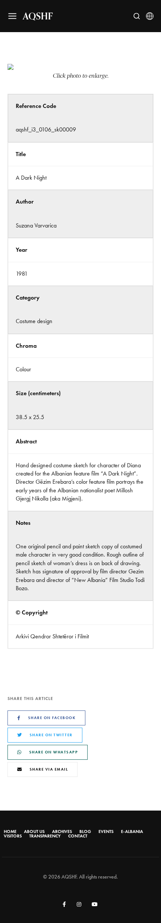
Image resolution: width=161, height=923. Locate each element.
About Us (34, 831)
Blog (85, 831)
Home (10, 831)
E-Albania (132, 831)
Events (105, 831)
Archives (62, 831)
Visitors (13, 836)
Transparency (45, 836)
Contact (77, 836)
